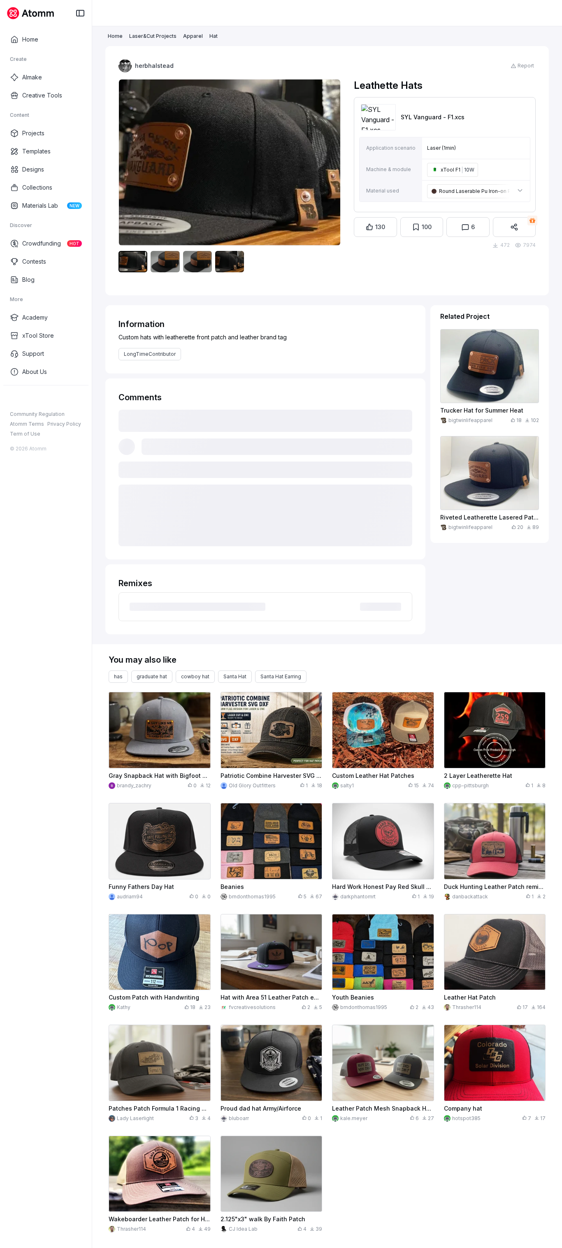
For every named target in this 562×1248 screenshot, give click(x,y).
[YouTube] (40, 398)
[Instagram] (27, 398)
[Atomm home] (30, 13)
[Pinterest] (53, 398)
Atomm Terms (27, 424)
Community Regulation (37, 414)
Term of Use (25, 434)
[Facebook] (14, 398)
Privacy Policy (64, 424)
